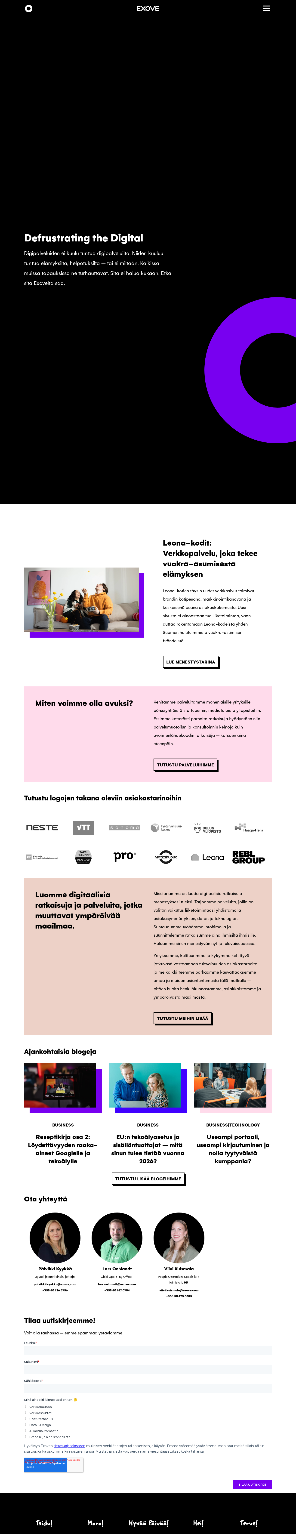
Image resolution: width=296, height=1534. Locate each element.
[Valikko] (267, 9)
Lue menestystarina (190, 661)
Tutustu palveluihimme (185, 764)
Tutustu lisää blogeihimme (148, 1178)
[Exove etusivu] (28, 9)
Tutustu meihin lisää (182, 1018)
